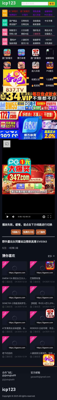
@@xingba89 (8, 379)
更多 (50, 256)
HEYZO (49, 40)
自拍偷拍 (36, 21)
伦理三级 (14, 248)
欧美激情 (36, 24)
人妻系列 (25, 40)
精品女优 (48, 30)
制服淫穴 (13, 30)
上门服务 (41, 232)
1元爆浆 (49, 79)
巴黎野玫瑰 (35, 278)
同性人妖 (13, 34)
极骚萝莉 (36, 40)
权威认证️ (36, 79)
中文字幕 (48, 21)
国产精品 (13, 21)
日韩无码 (25, 24)
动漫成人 (48, 34)
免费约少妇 (28, 232)
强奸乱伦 (36, 30)
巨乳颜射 (48, 43)
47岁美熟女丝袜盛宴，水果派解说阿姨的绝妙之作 (25, 328)
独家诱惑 (13, 43)
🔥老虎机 (35, 85)
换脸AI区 (25, 34)
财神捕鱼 (50, 85)
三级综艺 (36, 34)
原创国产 (13, 24)
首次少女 (25, 43)
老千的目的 (7, 353)
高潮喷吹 (36, 43)
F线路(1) (16, 232)
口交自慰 (25, 30)
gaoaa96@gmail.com (40, 377)
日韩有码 (25, 21)
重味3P (13, 40)
